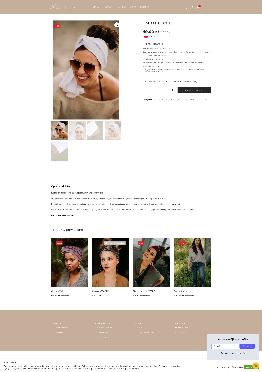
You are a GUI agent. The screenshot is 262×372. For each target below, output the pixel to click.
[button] (198, 8)
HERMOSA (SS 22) (169, 99)
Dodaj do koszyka (194, 90)
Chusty (157, 99)
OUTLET (121, 6)
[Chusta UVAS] (69, 262)
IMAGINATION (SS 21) (188, 99)
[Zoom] (116, 24)
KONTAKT (145, 6)
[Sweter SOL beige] (192, 262)
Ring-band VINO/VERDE (144, 291)
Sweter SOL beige (182, 291)
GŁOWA (109, 6)
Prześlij (247, 346)
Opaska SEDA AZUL (101, 291)
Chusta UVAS (57, 291)
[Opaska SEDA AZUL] (110, 262)
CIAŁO (96, 6)
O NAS (133, 6)
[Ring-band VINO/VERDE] (151, 262)
